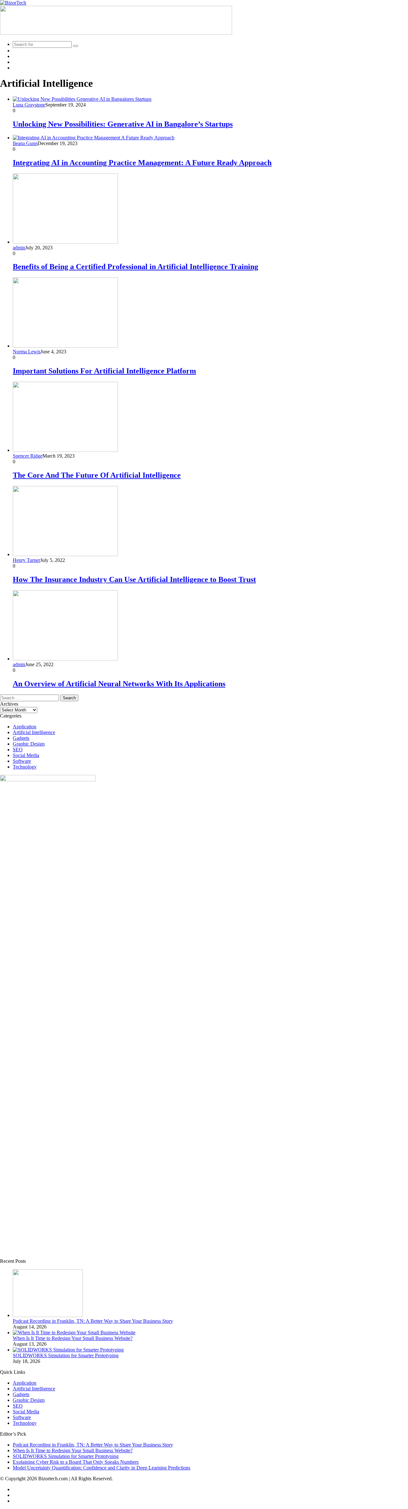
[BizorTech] (13, 2)
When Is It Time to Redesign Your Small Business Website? (73, 1338)
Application (24, 726)
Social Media (26, 755)
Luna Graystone (29, 104)
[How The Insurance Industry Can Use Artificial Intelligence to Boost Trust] (65, 554)
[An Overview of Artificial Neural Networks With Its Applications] (65, 658)
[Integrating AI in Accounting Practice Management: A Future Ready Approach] (93, 137)
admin (19, 247)
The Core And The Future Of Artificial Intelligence (97, 475)
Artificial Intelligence (34, 732)
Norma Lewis (26, 351)
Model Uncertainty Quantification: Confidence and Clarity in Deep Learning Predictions (101, 1467)
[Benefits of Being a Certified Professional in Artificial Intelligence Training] (65, 242)
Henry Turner (26, 560)
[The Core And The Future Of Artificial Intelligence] (65, 450)
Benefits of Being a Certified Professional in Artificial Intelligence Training (135, 266)
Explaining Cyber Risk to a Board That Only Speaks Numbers (76, 1462)
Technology (25, 766)
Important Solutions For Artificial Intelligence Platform (104, 371)
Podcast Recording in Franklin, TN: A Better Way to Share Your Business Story (93, 1321)
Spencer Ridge (27, 456)
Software (22, 761)
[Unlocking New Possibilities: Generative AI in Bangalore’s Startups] (82, 99)
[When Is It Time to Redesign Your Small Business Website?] (74, 1332)
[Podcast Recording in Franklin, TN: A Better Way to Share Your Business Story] (48, 1315)
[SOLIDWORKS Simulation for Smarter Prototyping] (68, 1349)
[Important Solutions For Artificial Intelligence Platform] (65, 346)
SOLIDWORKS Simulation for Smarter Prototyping (66, 1355)
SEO (18, 749)
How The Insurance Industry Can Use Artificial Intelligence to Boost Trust (134, 579)
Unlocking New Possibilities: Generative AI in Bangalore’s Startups (123, 124)
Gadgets (21, 738)
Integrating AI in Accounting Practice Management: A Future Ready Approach (142, 162)
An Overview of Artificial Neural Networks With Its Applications (119, 684)
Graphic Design (29, 744)
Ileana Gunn (25, 143)
